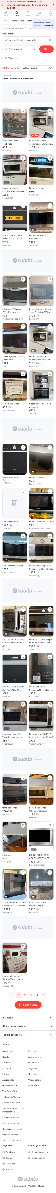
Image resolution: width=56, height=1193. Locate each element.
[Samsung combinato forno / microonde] (14, 345)
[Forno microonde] (41, 176)
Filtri (46, 49)
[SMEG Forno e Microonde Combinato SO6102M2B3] (14, 891)
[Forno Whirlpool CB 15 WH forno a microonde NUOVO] (41, 722)
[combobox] (28, 40)
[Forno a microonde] (14, 392)
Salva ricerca (12, 67)
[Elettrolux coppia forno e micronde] (41, 392)
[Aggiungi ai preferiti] (23, 110)
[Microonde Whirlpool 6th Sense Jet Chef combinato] (41, 554)
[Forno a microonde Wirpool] (41, 509)
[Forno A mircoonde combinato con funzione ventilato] (41, 129)
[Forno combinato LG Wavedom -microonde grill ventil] (14, 722)
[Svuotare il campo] (50, 40)
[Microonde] (14, 843)
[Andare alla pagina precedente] (12, 995)
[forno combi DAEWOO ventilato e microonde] (14, 628)
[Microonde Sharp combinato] (14, 129)
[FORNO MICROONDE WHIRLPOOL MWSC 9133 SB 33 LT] (14, 224)
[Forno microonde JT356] (14, 554)
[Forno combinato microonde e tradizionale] (14, 176)
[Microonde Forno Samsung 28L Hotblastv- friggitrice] (41, 675)
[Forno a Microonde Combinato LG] (41, 224)
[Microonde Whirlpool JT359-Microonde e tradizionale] (14, 297)
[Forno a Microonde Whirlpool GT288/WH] (41, 796)
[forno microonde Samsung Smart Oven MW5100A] (41, 297)
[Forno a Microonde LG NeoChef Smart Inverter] (14, 964)
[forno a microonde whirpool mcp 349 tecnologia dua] (41, 891)
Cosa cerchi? (8, 33)
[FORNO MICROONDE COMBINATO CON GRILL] (41, 843)
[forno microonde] (14, 796)
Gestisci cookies (9, 1085)
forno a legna (18, 20)
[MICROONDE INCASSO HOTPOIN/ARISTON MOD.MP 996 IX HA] (14, 675)
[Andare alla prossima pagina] (44, 995)
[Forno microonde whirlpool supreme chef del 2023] (41, 628)
